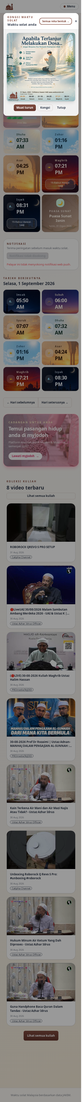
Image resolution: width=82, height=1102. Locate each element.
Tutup (60, 104)
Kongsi (44, 104)
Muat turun (23, 104)
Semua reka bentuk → (54, 21)
